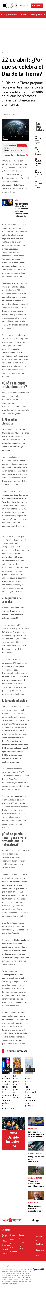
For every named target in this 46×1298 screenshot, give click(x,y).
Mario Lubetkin (33, 1202)
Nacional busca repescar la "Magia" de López (38, 143)
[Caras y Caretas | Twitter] (37, 1220)
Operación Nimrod (35, 1178)
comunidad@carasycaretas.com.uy (17, 1275)
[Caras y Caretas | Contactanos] (41, 1220)
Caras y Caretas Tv (21, 1237)
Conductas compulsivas (10, 1070)
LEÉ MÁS (17, 200)
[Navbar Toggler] (6, 5)
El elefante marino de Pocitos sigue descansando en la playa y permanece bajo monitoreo (31, 1090)
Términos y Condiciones (8, 1266)
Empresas (13, 1251)
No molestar (30, 1070)
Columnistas (6, 1245)
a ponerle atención (35, 1153)
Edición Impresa (21, 1248)
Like (11, 1247)
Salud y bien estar (20, 1070)
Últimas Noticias (4, 1236)
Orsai (32, 14)
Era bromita (32, 1128)
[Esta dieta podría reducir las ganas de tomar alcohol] (17, 1073)
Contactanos (40, 1250)
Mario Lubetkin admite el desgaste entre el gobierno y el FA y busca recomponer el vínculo (36, 1212)
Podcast (21, 1243)
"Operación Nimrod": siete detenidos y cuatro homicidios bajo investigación (36, 1186)
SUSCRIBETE (37, 5)
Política (4, 1241)
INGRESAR (24, 5)
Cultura (41, 14)
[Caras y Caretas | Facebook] (33, 1220)
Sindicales (12, 14)
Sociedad (13, 1133)
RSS (37, 1255)
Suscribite (22, 146)
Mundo (23, 14)
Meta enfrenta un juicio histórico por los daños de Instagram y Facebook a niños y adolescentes (22, 209)
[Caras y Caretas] (11, 1222)
